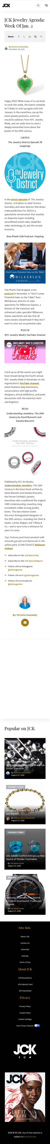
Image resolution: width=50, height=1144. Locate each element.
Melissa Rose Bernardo (24, 818)
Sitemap (25, 956)
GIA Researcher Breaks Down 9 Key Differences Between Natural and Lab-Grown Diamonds (25, 765)
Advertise (25, 949)
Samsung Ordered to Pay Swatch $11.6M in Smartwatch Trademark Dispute (23, 901)
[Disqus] (25, 678)
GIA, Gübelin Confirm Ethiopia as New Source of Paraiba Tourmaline (25, 857)
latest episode (19, 199)
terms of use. (30, 1136)
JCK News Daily (31, 555)
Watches (12, 877)
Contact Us (25, 943)
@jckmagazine (15, 569)
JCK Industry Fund (25, 984)
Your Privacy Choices (25, 1025)
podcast (9, 293)
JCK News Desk (17, 863)
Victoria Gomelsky (19, 46)
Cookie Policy (25, 1013)
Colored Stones (15, 787)
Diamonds (12, 741)
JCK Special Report (33, 560)
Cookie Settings (25, 1019)
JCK (6, 5)
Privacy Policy (25, 1006)
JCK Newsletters (25, 978)
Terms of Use (25, 962)
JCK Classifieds (25, 990)
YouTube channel (29, 383)
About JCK (25, 936)
